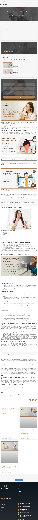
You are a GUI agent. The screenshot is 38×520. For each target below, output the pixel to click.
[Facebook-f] (2, 498)
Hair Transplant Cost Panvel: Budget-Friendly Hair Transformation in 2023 (8, 410)
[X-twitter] (10, 498)
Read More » (4, 413)
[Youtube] (7, 498)
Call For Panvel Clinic (25, 503)
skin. (21, 339)
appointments (30, 204)
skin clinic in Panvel (12, 122)
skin (20, 395)
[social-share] (30, 400)
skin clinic (18, 189)
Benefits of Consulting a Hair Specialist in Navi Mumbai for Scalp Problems (27, 432)
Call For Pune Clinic (25, 509)
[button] (36, 3)
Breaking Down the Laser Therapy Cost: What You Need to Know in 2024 (9, 466)
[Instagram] (4, 498)
